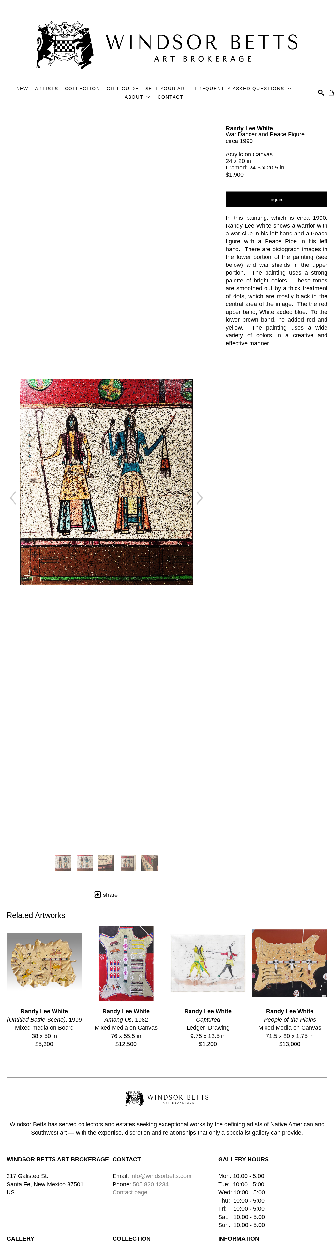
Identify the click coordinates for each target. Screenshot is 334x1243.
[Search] (321, 93)
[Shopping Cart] (331, 93)
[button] (243, 89)
